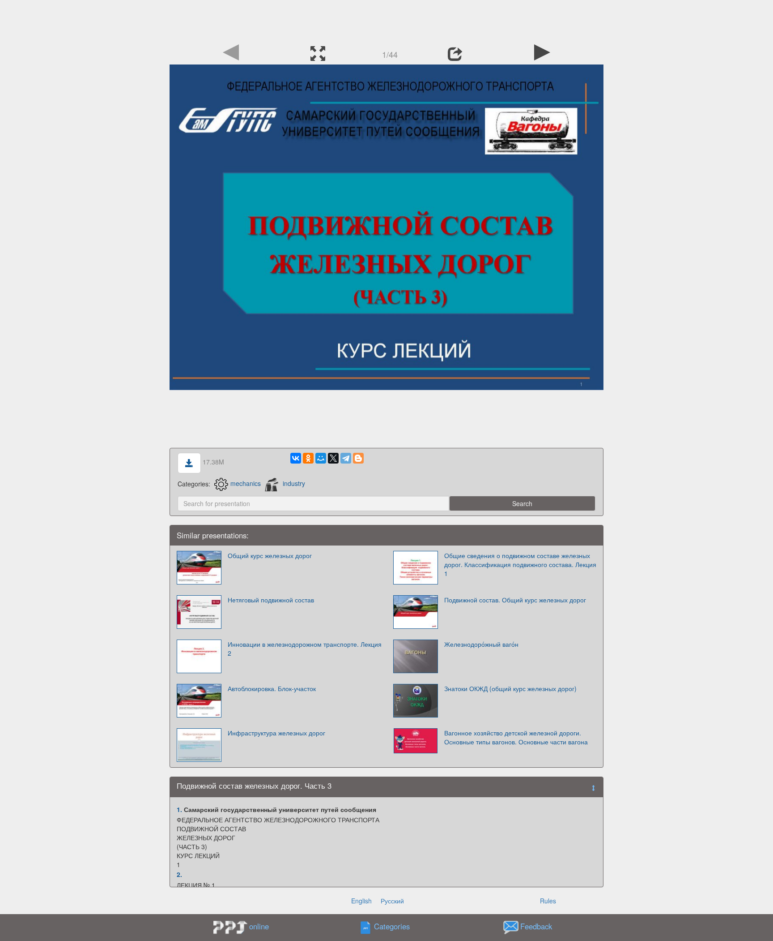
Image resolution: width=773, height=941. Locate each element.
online (259, 926)
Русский (392, 900)
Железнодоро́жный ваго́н (481, 644)
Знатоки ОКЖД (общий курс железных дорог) (510, 688)
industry (294, 483)
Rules (548, 900)
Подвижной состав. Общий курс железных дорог (515, 599)
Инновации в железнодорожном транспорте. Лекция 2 (305, 648)
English (361, 900)
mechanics (245, 483)
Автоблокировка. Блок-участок (272, 688)
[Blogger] (358, 458)
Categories (392, 926)
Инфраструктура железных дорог (276, 732)
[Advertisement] (386, 20)
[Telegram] (345, 458)
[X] (333, 458)
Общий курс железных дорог (270, 555)
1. (179, 809)
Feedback (536, 926)
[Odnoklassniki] (308, 458)
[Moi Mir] (320, 458)
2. (179, 874)
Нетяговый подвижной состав (271, 599)
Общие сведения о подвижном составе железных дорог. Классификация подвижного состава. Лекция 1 (520, 564)
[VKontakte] (295, 458)
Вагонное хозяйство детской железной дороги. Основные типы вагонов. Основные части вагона (516, 737)
